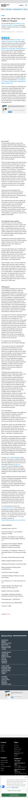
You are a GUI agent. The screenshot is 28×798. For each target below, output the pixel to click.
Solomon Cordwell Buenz (11, 81)
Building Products (4, 762)
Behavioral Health (17, 749)
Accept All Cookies (14, 795)
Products (2, 745)
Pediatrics (16, 755)
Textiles (2, 770)
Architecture (16, 747)
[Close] (26, 777)
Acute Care (16, 745)
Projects (2, 747)
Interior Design (17, 751)
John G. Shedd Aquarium (13, 457)
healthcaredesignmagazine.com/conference (13, 520)
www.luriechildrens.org (7, 508)
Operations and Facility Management (18, 754)
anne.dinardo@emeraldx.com (20, 767)
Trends (2, 749)
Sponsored (3, 751)
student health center (17, 9)
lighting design (9, 9)
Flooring (2, 764)
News (3, 15)
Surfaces (2, 768)
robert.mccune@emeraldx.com (20, 773)
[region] (14, 786)
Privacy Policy (14, 787)
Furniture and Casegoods (6, 766)
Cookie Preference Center (14, 790)
